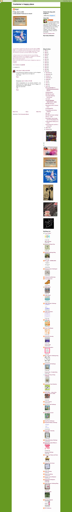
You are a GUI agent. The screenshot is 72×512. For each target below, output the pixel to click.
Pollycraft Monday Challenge (51, 440)
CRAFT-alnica (48, 286)
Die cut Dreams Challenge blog (51, 355)
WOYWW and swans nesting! (52, 115)
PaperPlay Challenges (49, 420)
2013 (46, 66)
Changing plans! (49, 92)
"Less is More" (48, 233)
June (47, 82)
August (47, 79)
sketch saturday (48, 471)
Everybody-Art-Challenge (50, 363)
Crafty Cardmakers (49, 311)
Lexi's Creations (48, 401)
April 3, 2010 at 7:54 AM (27, 80)
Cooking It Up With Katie (50, 277)
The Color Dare (48, 491)
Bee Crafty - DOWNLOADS (50, 260)
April (47, 86)
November (48, 74)
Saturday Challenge (49, 452)
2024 (46, 50)
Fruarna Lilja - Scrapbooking (51, 372)
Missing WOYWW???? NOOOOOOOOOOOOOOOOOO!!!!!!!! (52, 89)
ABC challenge (48, 241)
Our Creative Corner (49, 412)
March (47, 127)
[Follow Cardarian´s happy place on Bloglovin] (51, 16)
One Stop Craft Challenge (50, 404)
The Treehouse (48, 508)
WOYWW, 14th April (50, 103)
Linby (17, 70)
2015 (46, 62)
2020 (46, 54)
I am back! (48, 98)
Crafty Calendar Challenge (50, 303)
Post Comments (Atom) (23, 114)
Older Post (38, 111)
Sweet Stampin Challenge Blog (51, 483)
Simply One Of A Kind (49, 463)
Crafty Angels (48, 295)
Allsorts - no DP (49, 116)
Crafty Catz (47, 319)
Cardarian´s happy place (23, 4)
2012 (46, 67)
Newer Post (15, 111)
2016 (46, 61)
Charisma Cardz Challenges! (51, 268)
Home (27, 111)
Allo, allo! (48, 113)
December (48, 72)
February (48, 129)
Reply (17, 76)
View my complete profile (48, 33)
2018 (46, 57)
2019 (46, 55)
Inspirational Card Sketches (51, 384)
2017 (46, 59)
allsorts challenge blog (50, 244)
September (48, 77)
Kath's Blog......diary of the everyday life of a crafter (50, 393)
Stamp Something (49, 474)
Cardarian (51, 19)
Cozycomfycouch (48, 278)
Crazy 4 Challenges (49, 328)
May (47, 84)
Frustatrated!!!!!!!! (49, 108)
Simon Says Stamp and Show (51, 454)
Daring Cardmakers (49, 347)
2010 (46, 71)
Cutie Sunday (48, 344)
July (47, 81)
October (48, 76)
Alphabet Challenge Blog (50, 252)
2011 (46, 69)
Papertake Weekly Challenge (51, 422)
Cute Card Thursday (49, 336)
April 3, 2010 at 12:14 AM (24, 70)
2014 (46, 64)
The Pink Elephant (49, 499)
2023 (46, 52)
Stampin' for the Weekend (50, 476)
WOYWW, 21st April (50, 94)
